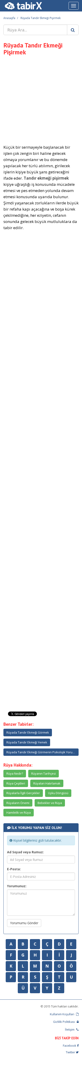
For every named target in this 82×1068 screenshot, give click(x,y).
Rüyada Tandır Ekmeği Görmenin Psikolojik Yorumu (41, 752)
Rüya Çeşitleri (15, 783)
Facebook (70, 1045)
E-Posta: (14, 869)
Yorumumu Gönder (24, 923)
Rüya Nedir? (14, 773)
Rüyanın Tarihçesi (43, 773)
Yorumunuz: (16, 886)
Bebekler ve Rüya (50, 803)
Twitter (71, 1052)
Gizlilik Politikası (64, 1022)
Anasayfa (9, 18)
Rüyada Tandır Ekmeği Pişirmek (40, 18)
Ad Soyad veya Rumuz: (25, 852)
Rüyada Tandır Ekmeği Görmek (27, 732)
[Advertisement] (41, 99)
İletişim (70, 1029)
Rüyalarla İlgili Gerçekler (23, 793)
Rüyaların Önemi (17, 803)
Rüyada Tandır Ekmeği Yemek (26, 742)
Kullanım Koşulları (62, 1014)
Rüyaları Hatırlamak (46, 783)
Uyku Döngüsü (58, 793)
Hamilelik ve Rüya (18, 812)
